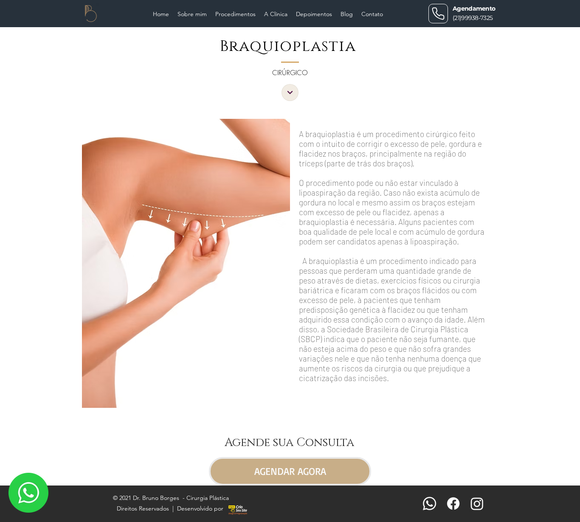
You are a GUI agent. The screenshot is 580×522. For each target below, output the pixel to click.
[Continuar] (290, 92)
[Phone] (438, 13)
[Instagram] (477, 503)
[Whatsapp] (429, 503)
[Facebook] (453, 503)
